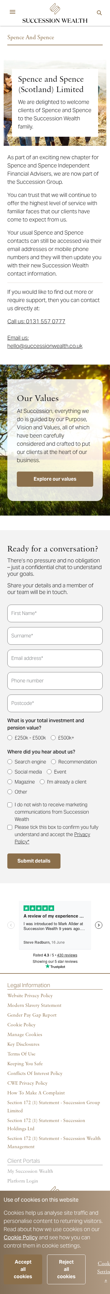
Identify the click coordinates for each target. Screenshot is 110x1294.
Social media (28, 772)
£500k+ (66, 738)
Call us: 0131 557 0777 (36, 321)
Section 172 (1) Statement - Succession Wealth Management (54, 1142)
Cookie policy (21, 1025)
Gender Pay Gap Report (32, 1015)
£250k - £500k (30, 738)
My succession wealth (30, 1171)
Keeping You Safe (25, 1064)
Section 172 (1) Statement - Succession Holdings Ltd (46, 1124)
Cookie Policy (21, 1237)
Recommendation (77, 762)
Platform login (22, 1181)
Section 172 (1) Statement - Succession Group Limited (53, 1107)
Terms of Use (21, 1054)
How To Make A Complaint (36, 1093)
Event (60, 772)
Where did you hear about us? (41, 752)
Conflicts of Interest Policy (35, 1073)
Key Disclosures (23, 1044)
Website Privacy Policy (30, 996)
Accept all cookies (23, 1269)
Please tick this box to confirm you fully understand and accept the (56, 834)
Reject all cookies (66, 1269)
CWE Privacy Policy (27, 1083)
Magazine (25, 782)
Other (21, 792)
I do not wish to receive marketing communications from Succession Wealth (52, 811)
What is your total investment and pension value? (45, 724)
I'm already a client (66, 782)
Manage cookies (24, 1034)
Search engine (30, 762)
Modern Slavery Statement (34, 1005)
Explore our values (55, 479)
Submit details (33, 861)
